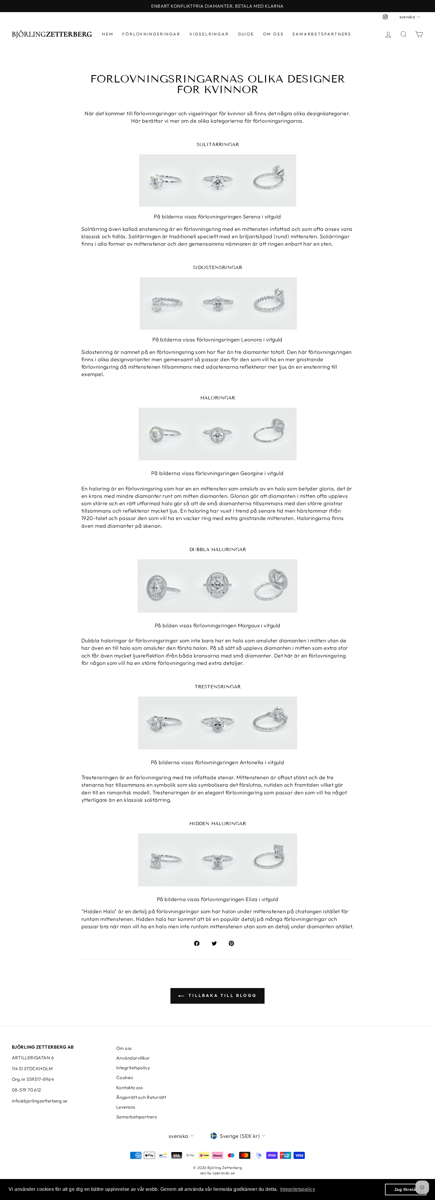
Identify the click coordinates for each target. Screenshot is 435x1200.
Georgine (251, 473)
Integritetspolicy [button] (297, 1189)
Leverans (125, 1107)
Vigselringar (209, 34)
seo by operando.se (217, 1172)
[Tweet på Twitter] (217, 942)
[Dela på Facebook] (200, 942)
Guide (246, 34)
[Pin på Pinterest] (235, 942)
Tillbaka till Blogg (221, 995)
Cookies (124, 1077)
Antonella (252, 762)
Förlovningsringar (151, 34)
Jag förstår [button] (406, 1189)
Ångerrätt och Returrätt (141, 1097)
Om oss (273, 34)
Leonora (251, 339)
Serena (252, 216)
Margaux (249, 625)
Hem (107, 34)
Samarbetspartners (321, 34)
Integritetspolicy (133, 1068)
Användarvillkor (133, 1058)
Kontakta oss (129, 1087)
